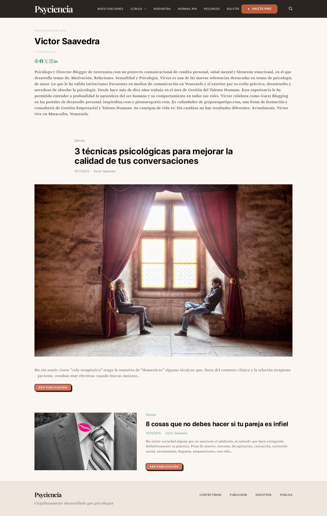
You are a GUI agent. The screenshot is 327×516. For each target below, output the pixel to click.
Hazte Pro (262, 8)
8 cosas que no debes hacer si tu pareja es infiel (217, 424)
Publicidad (238, 494)
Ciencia (80, 140)
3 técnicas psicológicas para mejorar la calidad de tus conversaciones (154, 156)
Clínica (136, 8)
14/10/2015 (153, 433)
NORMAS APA (187, 8)
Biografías (162, 8)
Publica (286, 494)
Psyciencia (53, 9)
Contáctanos (211, 494)
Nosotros (264, 494)
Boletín (233, 8)
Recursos (212, 8)
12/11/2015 (82, 171)
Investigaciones (110, 8)
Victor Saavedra (104, 171)
